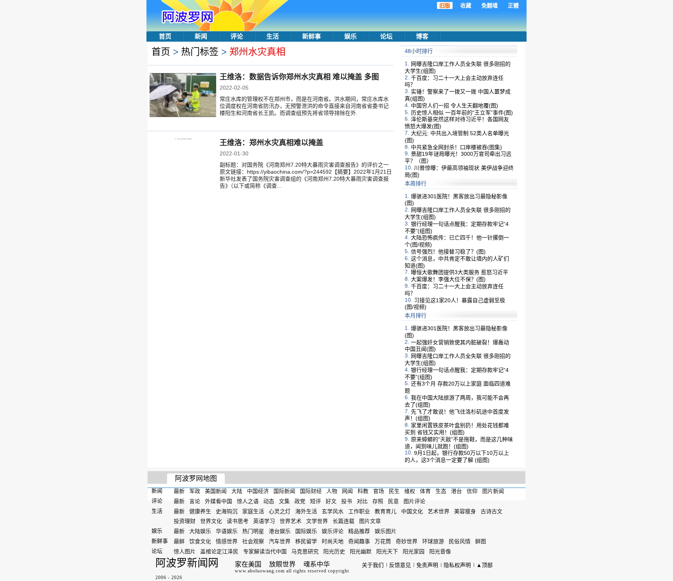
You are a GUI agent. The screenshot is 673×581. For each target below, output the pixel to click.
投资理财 (185, 521)
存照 (377, 501)
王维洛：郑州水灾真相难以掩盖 (271, 143)
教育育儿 (385, 511)
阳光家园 (414, 551)
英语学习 (264, 521)
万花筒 (383, 541)
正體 (513, 5)
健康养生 (200, 511)
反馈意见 (400, 565)
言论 (194, 501)
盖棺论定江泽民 (219, 551)
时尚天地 (333, 541)
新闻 (201, 36)
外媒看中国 (218, 501)
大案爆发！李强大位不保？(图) (448, 279)
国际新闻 (284, 491)
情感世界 (227, 541)
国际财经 (311, 491)
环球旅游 (433, 541)
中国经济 (258, 491)
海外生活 (306, 511)
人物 (331, 491)
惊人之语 (248, 501)
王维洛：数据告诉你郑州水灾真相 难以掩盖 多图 (299, 77)
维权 (409, 491)
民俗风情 (459, 541)
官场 (378, 491)
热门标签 (199, 51)
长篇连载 (343, 521)
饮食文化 (200, 541)
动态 (268, 501)
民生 (394, 491)
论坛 (386, 36)
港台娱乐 (280, 531)
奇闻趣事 (359, 541)
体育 (425, 491)
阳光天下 (387, 551)
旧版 (444, 5)
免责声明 (427, 565)
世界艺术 (290, 521)
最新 (179, 491)
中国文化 (412, 511)
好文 (331, 501)
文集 (284, 501)
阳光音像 (440, 551)
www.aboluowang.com (260, 571)
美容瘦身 (465, 511)
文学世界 (317, 521)
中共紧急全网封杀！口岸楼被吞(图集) (456, 147)
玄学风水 (333, 511)
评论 (237, 36)
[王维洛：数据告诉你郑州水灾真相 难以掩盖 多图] (183, 96)
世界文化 (211, 521)
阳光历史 (334, 551)
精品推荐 (359, 531)
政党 (299, 501)
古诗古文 (491, 511)
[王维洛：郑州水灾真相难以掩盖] (183, 162)
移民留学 (306, 541)
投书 (346, 501)
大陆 (236, 491)
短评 (315, 501)
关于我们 (373, 565)
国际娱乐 (306, 531)
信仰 (472, 491)
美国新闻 (216, 491)
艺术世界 (438, 511)
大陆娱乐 (200, 531)
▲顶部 (484, 565)
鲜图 (480, 541)
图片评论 (414, 501)
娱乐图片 (385, 531)
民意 (393, 501)
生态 (440, 491)
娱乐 (350, 36)
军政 (194, 491)
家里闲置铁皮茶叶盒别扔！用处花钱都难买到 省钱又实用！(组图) (457, 428)
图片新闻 (493, 491)
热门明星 (253, 531)
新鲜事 (311, 36)
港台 (456, 491)
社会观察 (253, 541)
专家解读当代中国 (265, 551)
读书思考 (237, 521)
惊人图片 (185, 551)
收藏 (465, 5)
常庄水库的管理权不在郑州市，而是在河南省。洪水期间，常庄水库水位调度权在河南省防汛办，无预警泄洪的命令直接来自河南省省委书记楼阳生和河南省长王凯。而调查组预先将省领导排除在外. (304, 106)
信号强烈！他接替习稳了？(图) (448, 251)
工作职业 (359, 511)
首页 (165, 36)
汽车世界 (280, 541)
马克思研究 (305, 551)
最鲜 (179, 541)
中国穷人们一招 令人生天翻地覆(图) (454, 105)
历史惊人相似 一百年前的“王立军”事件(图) (462, 112)
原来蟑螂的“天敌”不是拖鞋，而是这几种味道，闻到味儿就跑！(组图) (459, 442)
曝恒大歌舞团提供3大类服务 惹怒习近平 (459, 272)
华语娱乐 (227, 531)
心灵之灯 (280, 511)
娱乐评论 (333, 531)
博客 (422, 36)
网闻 (347, 491)
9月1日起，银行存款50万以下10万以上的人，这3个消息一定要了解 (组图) (457, 456)
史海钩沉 (227, 511)
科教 (363, 491)
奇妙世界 (407, 541)
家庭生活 (253, 511)
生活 (272, 36)
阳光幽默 (361, 551)
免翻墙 (489, 5)
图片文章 (370, 521)
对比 (362, 501)
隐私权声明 (457, 565)
